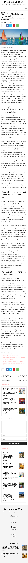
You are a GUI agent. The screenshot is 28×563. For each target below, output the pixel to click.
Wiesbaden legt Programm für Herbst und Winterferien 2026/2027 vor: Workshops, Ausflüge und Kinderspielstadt (10, 391)
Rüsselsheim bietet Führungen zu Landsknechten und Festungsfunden (8, 465)
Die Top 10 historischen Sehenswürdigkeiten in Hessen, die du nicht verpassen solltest (6, 378)
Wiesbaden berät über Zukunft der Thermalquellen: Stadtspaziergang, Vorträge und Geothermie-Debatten (9, 456)
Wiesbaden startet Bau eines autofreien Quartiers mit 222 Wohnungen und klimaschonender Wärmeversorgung (9, 496)
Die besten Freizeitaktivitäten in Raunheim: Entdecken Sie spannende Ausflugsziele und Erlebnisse (13, 363)
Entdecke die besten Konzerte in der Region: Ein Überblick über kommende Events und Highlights (10, 401)
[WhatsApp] (17, 25)
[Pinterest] (14, 25)
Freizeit (3, 12)
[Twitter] (10, 25)
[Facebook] (7, 25)
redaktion (5, 22)
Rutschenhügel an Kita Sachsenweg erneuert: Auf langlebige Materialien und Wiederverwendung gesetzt (10, 486)
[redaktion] (2, 22)
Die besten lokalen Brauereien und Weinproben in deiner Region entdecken (22, 378)
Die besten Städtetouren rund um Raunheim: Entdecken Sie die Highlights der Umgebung (10, 410)
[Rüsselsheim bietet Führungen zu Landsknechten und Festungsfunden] (21, 466)
